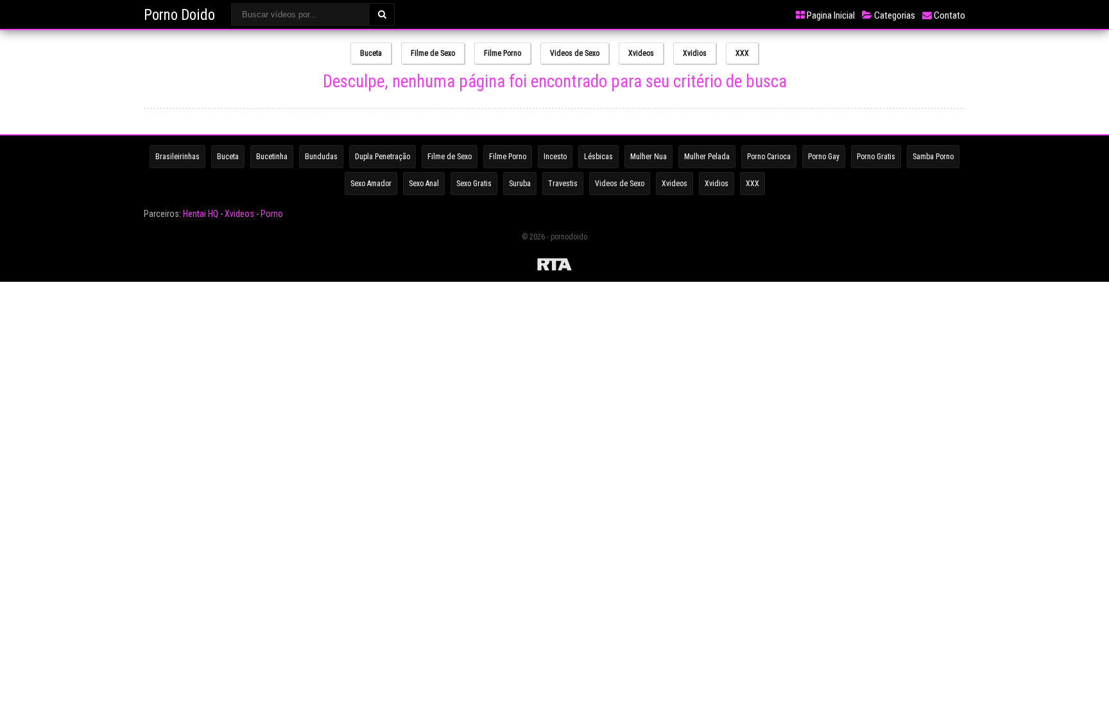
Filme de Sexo (433, 53)
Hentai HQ (200, 214)
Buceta (371, 53)
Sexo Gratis (474, 183)
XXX (742, 53)
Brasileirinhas (177, 156)
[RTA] (554, 266)
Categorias (893, 15)
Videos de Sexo (574, 53)
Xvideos (641, 53)
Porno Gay (823, 156)
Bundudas (321, 156)
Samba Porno (933, 156)
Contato (948, 15)
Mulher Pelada (707, 156)
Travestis (563, 183)
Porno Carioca (769, 156)
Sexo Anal (424, 183)
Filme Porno (502, 53)
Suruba (520, 183)
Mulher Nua (648, 156)
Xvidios (695, 53)
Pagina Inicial (830, 15)
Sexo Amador (370, 183)
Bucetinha (272, 156)
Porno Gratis (876, 156)
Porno (272, 214)
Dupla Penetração (382, 156)
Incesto (555, 156)
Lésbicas (598, 156)
